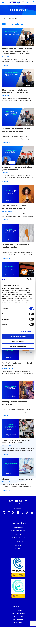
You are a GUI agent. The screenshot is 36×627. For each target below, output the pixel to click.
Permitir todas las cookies (18, 336)
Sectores (18, 545)
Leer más (5, 65)
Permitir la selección (18, 341)
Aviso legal (18, 610)
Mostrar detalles (26, 331)
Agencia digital (18, 527)
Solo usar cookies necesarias (18, 346)
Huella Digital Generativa (18, 538)
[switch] (31, 314)
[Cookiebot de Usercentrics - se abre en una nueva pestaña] (26, 279)
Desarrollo (18, 534)
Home (3, 18)
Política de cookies (18, 616)
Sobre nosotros (18, 542)
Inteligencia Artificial (18, 531)
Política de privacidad (18, 613)
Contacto (18, 623)
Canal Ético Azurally (18, 619)
